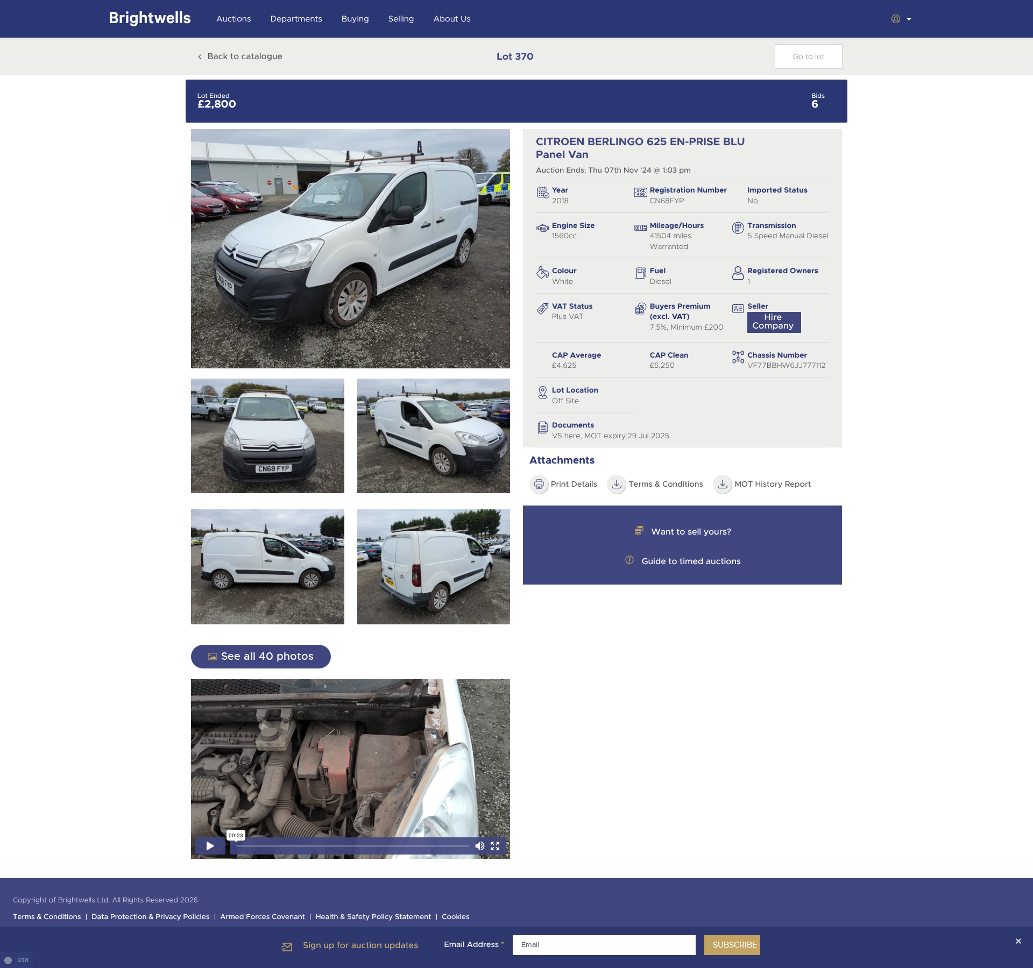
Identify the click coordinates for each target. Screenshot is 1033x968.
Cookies (456, 917)
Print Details (574, 484)
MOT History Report (772, 484)
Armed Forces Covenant (262, 917)
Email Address (474, 945)
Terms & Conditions (665, 484)
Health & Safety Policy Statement (373, 917)
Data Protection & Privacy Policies (150, 917)
